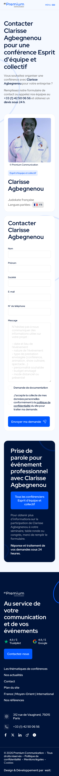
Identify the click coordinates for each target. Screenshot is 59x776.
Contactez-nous (18, 654)
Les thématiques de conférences (25, 669)
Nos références (14, 700)
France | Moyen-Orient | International (29, 694)
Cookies (8, 762)
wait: (48, 770)
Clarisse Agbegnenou (22, 34)
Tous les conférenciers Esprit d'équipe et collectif (29, 500)
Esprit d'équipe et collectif (23, 173)
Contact (9, 681)
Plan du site (11, 687)
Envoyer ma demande (26, 422)
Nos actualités (13, 675)
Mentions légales (34, 759)
